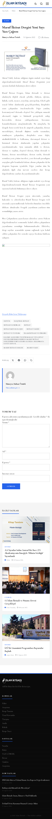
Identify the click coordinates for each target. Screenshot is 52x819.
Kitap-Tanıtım (7, 711)
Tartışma (5, 719)
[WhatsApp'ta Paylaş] (25, 360)
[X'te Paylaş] (12, 360)
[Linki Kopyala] (31, 360)
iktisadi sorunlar (12, 325)
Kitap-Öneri (6, 731)
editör (7, 321)
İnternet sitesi (8, 473)
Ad (4, 451)
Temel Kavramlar (8, 715)
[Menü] (47, 4)
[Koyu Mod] (35, 3)
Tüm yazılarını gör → (13, 388)
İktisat (27, 325)
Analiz (4, 723)
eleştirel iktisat (21, 321)
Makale (4, 727)
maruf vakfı (32, 348)
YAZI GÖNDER (8, 754)
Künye (4, 750)
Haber (13, 11)
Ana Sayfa (5, 11)
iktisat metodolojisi (13, 329)
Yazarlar (5, 746)
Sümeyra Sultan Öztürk (11, 37)
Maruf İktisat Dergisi (13, 348)
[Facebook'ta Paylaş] (18, 360)
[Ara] (41, 3)
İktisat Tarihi (33, 329)
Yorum (5, 422)
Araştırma (6, 707)
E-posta (6, 462)
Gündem (5, 762)
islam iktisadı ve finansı (35, 333)
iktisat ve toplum (12, 333)
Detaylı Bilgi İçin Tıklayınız (14, 314)
